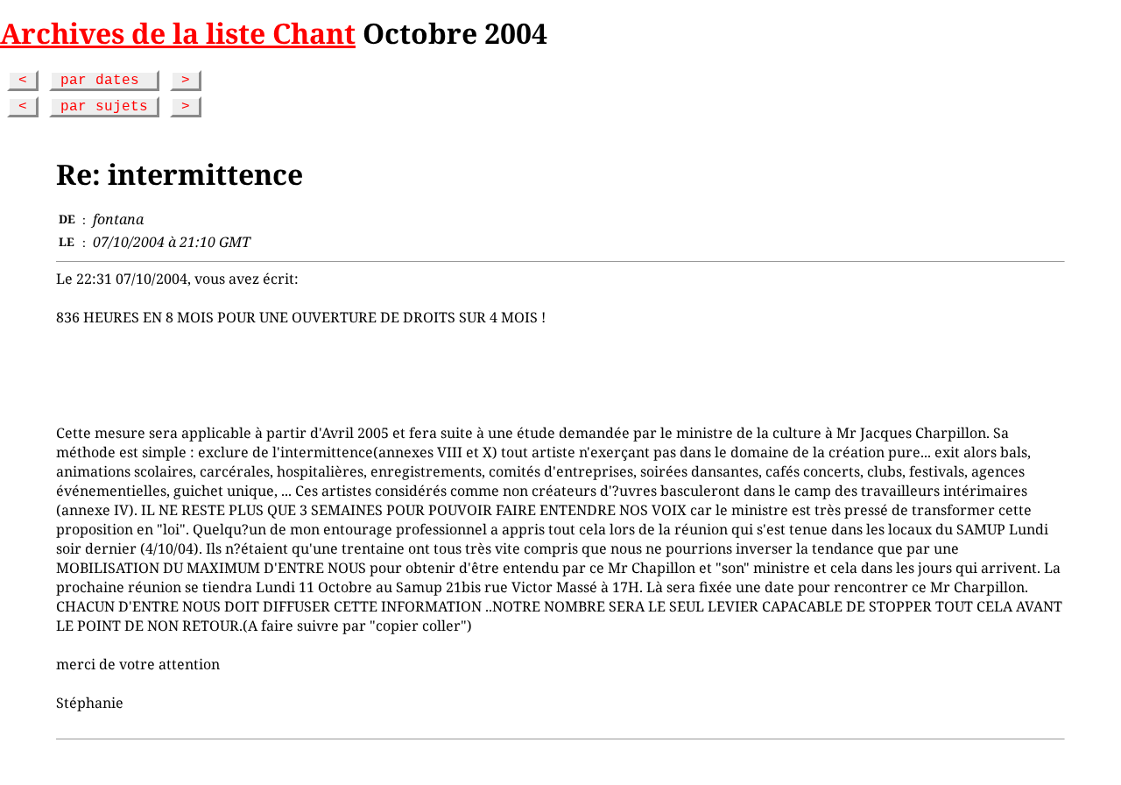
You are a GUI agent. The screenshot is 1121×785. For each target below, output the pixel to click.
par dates (104, 80)
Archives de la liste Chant (178, 33)
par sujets (104, 107)
